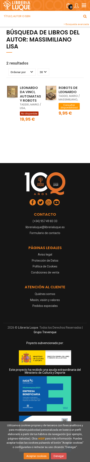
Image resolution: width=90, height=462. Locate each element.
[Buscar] (85, 16)
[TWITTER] (40, 202)
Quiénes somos (45, 294)
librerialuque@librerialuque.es (45, 227)
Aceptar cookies (36, 456)
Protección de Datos (45, 260)
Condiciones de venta (45, 272)
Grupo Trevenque (45, 332)
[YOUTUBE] (56, 202)
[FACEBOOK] (33, 202)
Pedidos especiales (45, 306)
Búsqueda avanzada (77, 24)
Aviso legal (45, 254)
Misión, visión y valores (45, 300)
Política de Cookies (45, 266)
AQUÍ (41, 438)
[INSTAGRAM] (48, 202)
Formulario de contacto (45, 233)
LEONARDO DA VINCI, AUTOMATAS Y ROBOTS (30, 94)
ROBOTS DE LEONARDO (68, 90)
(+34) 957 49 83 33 (45, 221)
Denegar (59, 456)
